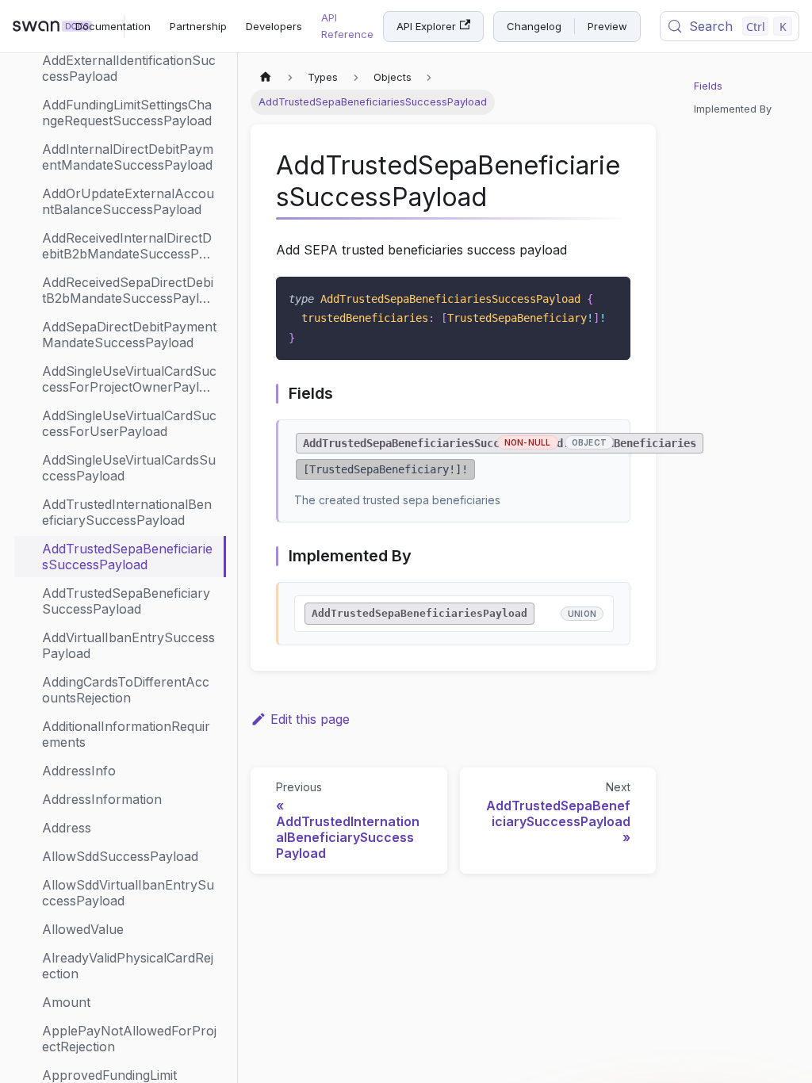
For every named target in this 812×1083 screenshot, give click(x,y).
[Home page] (266, 77)
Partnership (198, 26)
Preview (607, 26)
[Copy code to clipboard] (611, 296)
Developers (274, 26)
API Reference (347, 25)
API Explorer (426, 26)
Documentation (113, 26)
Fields (708, 86)
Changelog (534, 26)
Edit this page (310, 719)
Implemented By (733, 109)
